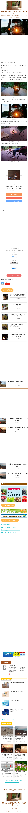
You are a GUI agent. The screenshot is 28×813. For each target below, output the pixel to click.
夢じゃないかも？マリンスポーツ (12, 782)
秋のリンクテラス (5, 719)
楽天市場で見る (14, 197)
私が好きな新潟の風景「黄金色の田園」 (13, 780)
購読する (5, 483)
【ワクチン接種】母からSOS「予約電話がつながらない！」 (7, 773)
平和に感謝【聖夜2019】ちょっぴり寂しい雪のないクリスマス (20, 756)
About (11, 789)
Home (6, 789)
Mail (15, 789)
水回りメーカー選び (14, 700)
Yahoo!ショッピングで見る (14, 201)
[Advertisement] (14, 48)
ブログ (12, 719)
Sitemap (20, 789)
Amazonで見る (14, 194)
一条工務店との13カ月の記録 (17, 691)
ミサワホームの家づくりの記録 (17, 682)
